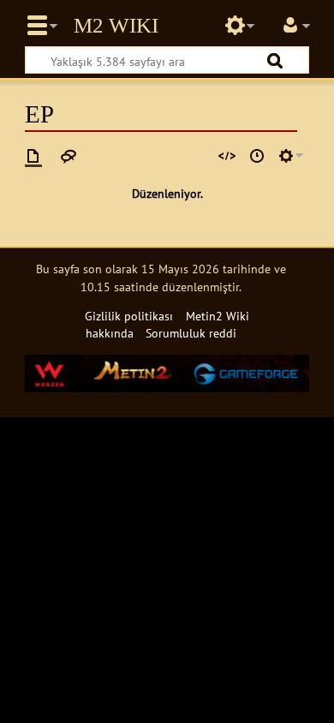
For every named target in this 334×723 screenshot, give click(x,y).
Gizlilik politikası (129, 316)
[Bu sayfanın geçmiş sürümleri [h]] (256, 155)
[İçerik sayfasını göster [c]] (33, 155)
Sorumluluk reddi (191, 333)
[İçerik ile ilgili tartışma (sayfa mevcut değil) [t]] (68, 155)
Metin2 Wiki (116, 25)
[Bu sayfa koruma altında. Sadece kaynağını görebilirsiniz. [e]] (227, 155)
